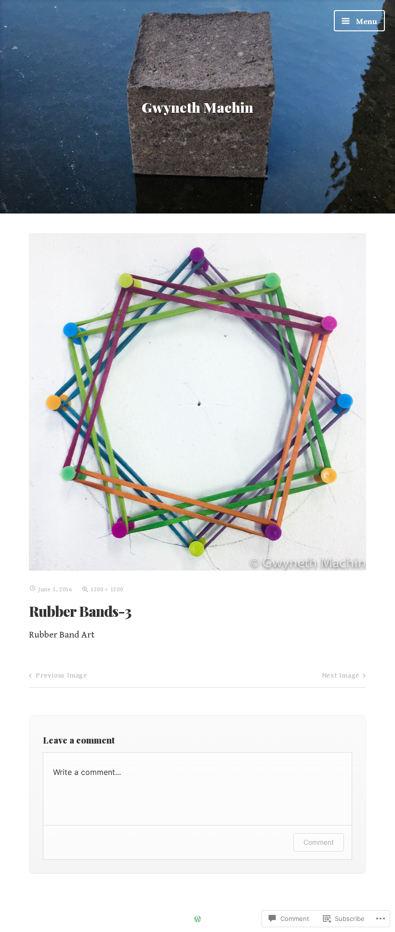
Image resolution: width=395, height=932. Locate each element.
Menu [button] (365, 22)
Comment (318, 842)
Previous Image (61, 675)
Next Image (340, 675)
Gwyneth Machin (197, 107)
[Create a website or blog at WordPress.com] (197, 920)
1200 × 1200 (107, 589)
